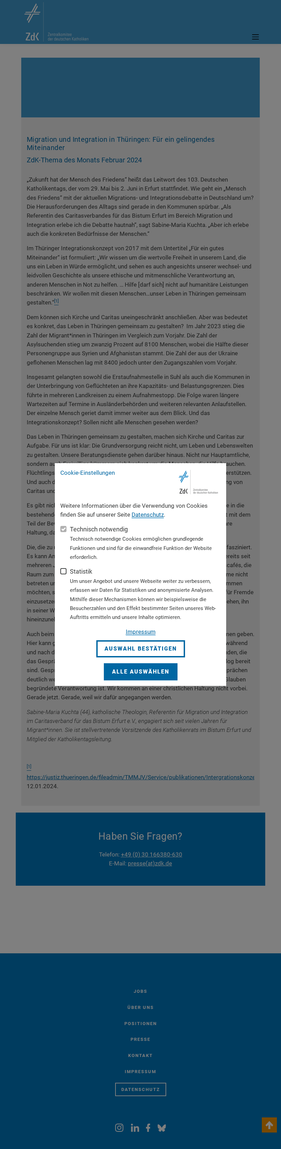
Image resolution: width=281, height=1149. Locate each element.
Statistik (81, 571)
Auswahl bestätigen (141, 648)
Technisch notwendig (99, 529)
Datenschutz (148, 514)
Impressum (141, 631)
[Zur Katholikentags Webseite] (199, 482)
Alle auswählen (140, 671)
